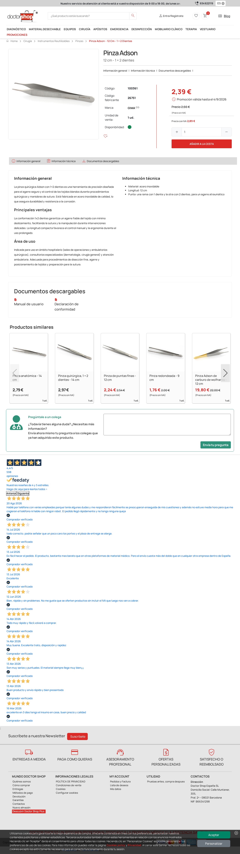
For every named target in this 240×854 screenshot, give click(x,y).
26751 (132, 98)
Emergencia (119, 29)
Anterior (11, 493)
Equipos (70, 29)
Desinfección (141, 29)
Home (12, 41)
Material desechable (45, 29)
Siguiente (23, 493)
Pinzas (79, 41)
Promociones (17, 35)
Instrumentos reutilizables (54, 41)
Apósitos (100, 29)
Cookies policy (115, 845)
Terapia (191, 29)
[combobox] (218, 3)
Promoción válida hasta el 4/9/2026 (201, 99)
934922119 (206, 3)
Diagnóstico (16, 29)
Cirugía (84, 29)
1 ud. (131, 118)
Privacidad (134, 845)
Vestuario (207, 29)
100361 (133, 88)
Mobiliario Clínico (168, 29)
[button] (224, 3)
